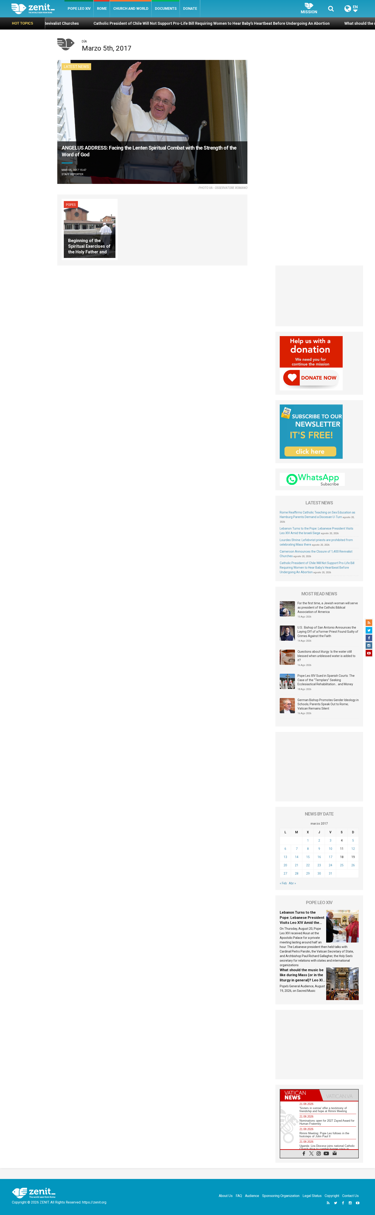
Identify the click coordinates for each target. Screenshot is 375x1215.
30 (319, 873)
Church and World (130, 9)
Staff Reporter (72, 174)
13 (285, 857)
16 (319, 857)
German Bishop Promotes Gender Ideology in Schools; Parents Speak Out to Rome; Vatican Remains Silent (328, 704)
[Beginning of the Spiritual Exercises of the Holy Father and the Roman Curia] (89, 229)
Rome (102, 9)
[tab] (299, 1095)
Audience (252, 1196)
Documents (166, 9)
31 (330, 873)
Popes (71, 205)
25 (342, 865)
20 (285, 865)
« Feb (283, 883)
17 (330, 857)
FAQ (239, 1196)
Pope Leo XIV (79, 9)
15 (308, 857)
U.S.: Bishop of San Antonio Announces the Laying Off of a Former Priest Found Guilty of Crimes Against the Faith (328, 632)
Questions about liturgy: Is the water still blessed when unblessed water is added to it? (326, 656)
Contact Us (350, 1196)
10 (330, 848)
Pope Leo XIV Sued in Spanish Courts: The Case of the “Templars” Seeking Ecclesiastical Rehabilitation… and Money (326, 680)
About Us (226, 1196)
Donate (190, 9)
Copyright (332, 1196)
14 (296, 857)
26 (353, 865)
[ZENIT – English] (37, 8)
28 (296, 873)
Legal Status (312, 1196)
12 (353, 848)
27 (285, 873)
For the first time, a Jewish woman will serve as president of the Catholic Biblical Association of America (328, 607)
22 (308, 865)
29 (308, 873)
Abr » (292, 883)
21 (296, 865)
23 (319, 865)
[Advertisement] (319, 296)
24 (330, 865)
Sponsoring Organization (280, 1196)
